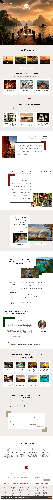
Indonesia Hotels (12, 488)
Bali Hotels (20, 492)
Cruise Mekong (4, 493)
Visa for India (44, 488)
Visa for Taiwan (44, 495)
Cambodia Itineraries (37, 487)
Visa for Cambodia (45, 487)
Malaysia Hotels (12, 490)
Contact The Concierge (29, 159)
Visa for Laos (44, 490)
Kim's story (4, 487)
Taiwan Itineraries (37, 495)
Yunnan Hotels (20, 488)
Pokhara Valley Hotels (29, 493)
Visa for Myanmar (45, 492)
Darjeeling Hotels (21, 489)
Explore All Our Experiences (26, 98)
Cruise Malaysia (4, 494)
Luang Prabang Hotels (29, 487)
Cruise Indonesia (4, 492)
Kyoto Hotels (20, 495)
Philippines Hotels (13, 492)
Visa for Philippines (45, 493)
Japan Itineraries (37, 490)
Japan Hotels (12, 489)
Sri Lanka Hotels (12, 493)
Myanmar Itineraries (37, 492)
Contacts (46, 483)
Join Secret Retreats (12, 483)
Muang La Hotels (29, 488)
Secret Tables (37, 291)
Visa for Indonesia (45, 489)
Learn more (27, 497)
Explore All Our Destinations (26, 67)
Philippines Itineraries (37, 493)
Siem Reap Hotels (21, 487)
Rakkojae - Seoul (43, 331)
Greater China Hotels (13, 487)
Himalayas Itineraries (37, 488)
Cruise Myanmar (4, 495)
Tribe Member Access (21, 483)
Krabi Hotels (28, 491)
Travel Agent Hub (30, 483)
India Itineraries (36, 489)
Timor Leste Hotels (13, 495)
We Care (41, 483)
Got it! (50, 497)
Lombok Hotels (20, 493)
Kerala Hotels (20, 490)
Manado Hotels (20, 494)
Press (5, 483)
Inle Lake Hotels (28, 492)
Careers (37, 483)
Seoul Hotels (28, 494)
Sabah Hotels (28, 489)
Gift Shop (4, 488)
